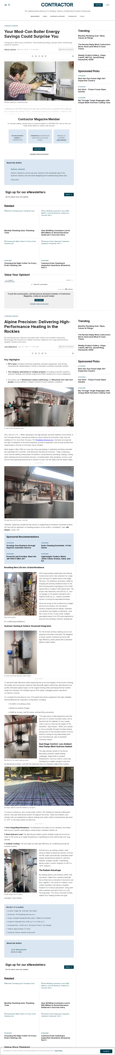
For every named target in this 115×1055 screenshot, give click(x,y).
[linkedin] (36, 56)
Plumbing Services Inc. (45, 440)
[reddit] (42, 56)
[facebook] (33, 56)
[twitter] (39, 56)
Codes (45, 16)
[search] (9, 5)
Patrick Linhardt (10, 49)
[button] (5, 5)
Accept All (106, 1051)
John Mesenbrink (10, 347)
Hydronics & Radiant (57, 16)
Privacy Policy (59, 1050)
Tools (82, 16)
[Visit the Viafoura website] (69, 289)
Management (35, 16)
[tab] (9, 280)
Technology (72, 16)
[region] (39, 285)
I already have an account (39, 154)
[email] (45, 56)
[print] (73, 56)
